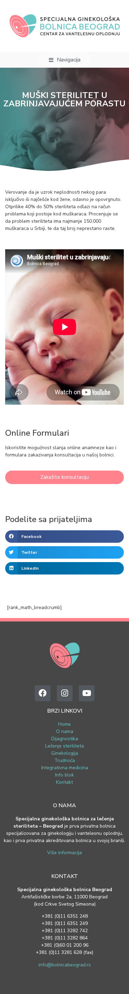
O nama (64, 731)
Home (64, 724)
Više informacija (64, 852)
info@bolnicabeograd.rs (65, 965)
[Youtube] (87, 693)
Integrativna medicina (64, 767)
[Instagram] (65, 693)
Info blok (64, 775)
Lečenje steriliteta (64, 746)
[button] (64, 536)
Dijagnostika (64, 738)
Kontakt (64, 782)
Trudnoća (64, 760)
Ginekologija (64, 753)
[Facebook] (43, 693)
